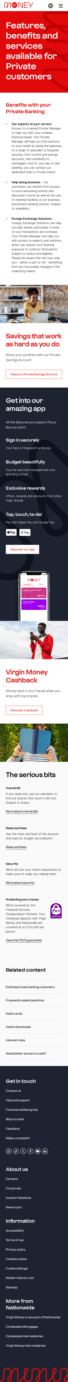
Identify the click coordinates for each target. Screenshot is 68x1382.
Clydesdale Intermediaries (24, 1336)
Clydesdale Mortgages (22, 1326)
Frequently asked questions (25, 1000)
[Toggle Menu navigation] (61, 5)
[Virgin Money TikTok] (16, 1151)
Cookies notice (16, 1259)
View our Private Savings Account (33, 374)
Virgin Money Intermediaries (26, 1345)
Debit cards (14, 1013)
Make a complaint (18, 1138)
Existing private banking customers (30, 987)
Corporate (13, 1188)
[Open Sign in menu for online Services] (50, 5)
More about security (20, 882)
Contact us (13, 1090)
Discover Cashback (24, 710)
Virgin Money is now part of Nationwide (33, 1317)
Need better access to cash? (26, 1053)
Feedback (13, 1128)
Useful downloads (18, 1026)
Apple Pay (11, 532)
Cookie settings (17, 1268)
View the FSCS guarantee (24, 940)
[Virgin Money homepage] (20, 5)
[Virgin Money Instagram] (9, 1151)
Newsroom (14, 1207)
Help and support (18, 1100)
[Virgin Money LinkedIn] (45, 1151)
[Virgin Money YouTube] (38, 1151)
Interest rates (15, 1040)
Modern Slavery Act (20, 1278)
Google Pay (25, 532)
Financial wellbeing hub (22, 1109)
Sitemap (11, 1287)
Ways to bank (15, 1119)
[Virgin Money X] (23, 1151)
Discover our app (22, 549)
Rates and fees (16, 847)
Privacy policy (16, 1249)
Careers (12, 1178)
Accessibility (15, 1230)
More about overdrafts (22, 811)
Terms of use (15, 1240)
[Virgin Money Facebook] (30, 1151)
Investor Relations (18, 1197)
